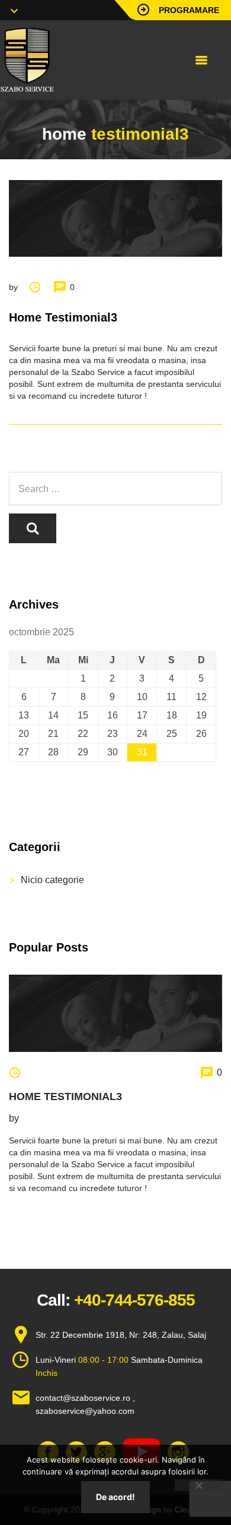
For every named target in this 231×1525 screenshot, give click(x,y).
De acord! (115, 1497)
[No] (198, 1485)
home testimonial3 (65, 1096)
